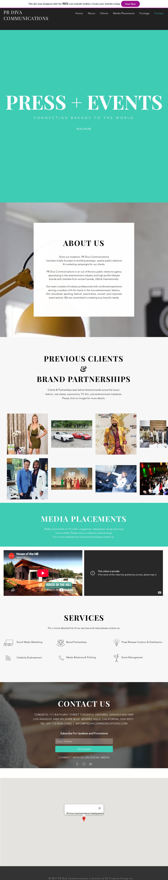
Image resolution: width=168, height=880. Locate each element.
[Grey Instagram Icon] (84, 764)
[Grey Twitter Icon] (90, 764)
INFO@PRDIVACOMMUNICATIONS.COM (101, 723)
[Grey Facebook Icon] (77, 764)
